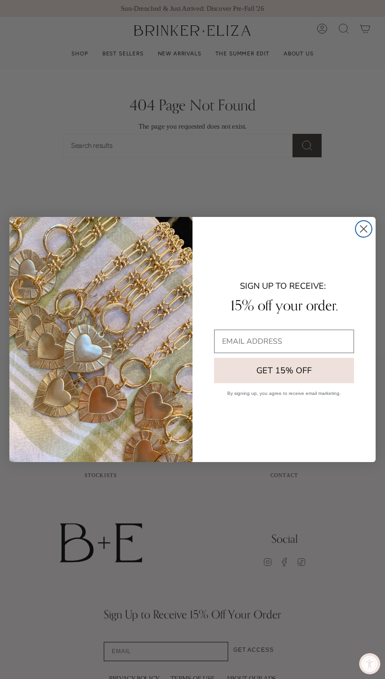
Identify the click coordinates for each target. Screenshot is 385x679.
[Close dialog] (363, 229)
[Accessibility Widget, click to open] (369, 663)
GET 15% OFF (284, 370)
